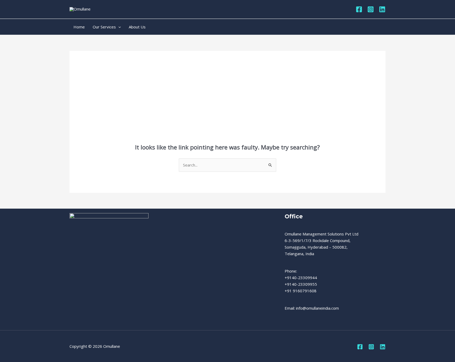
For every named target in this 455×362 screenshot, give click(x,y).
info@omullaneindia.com (317, 308)
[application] (118, 27)
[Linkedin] (382, 9)
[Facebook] (359, 9)
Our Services (104, 26)
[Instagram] (370, 9)
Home (79, 26)
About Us (137, 26)
